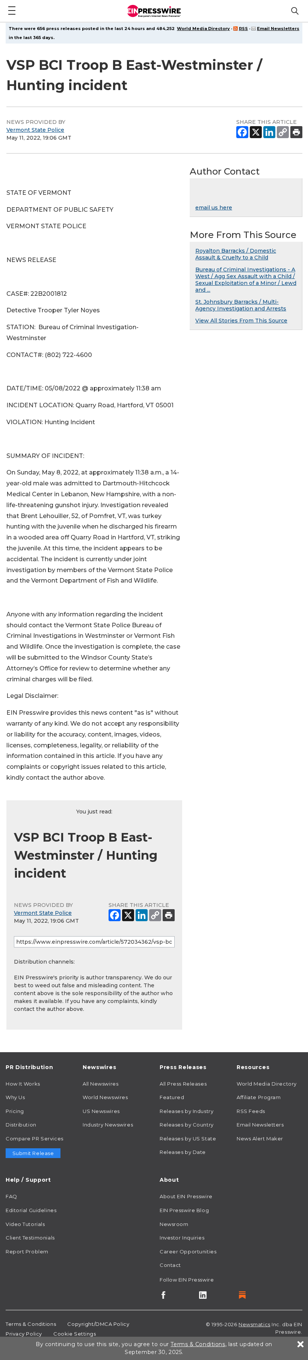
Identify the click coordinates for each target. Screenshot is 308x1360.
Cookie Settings (74, 1334)
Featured (172, 1097)
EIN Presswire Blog (184, 1210)
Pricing (15, 1111)
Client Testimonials (30, 1238)
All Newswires (100, 1084)
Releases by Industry (186, 1111)
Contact (170, 1265)
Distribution (21, 1125)
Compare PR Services (34, 1139)
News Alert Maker (260, 1139)
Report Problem (27, 1252)
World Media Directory (203, 28)
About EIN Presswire (186, 1196)
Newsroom (174, 1224)
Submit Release (33, 1153)
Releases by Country (187, 1125)
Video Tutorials (25, 1224)
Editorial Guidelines (31, 1210)
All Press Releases (183, 1084)
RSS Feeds (251, 1111)
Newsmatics (254, 1324)
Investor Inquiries (182, 1238)
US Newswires (101, 1111)
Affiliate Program (259, 1097)
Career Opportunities (188, 1252)
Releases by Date (183, 1152)
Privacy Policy (24, 1334)
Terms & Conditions (31, 1324)
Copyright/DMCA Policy (98, 1324)
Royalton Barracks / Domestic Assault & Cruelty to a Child (235, 254)
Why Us (15, 1097)
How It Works (23, 1084)
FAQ (11, 1196)
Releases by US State (188, 1139)
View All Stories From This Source (241, 320)
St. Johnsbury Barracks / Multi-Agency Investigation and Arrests (240, 305)
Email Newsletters (278, 28)
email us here (213, 207)
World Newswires (105, 1097)
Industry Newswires (108, 1125)
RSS (243, 28)
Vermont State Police (35, 130)
